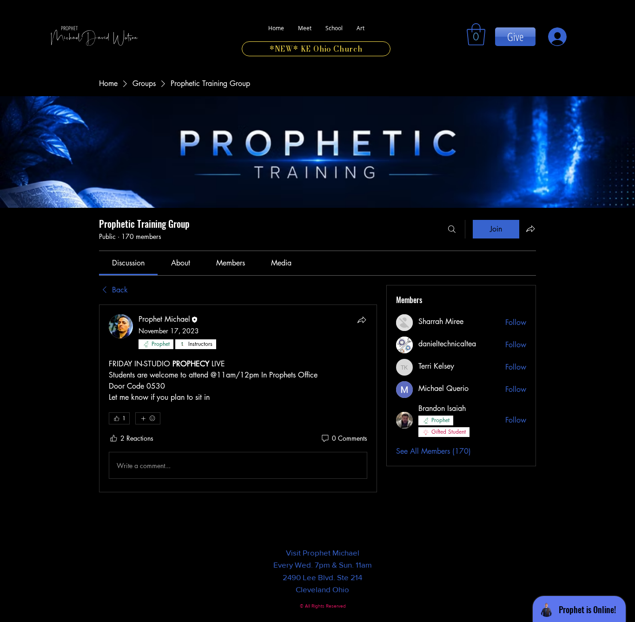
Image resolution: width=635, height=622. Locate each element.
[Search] (451, 229)
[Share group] (530, 228)
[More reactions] (147, 418)
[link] (476, 34)
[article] (238, 398)
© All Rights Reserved (323, 606)
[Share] (361, 319)
